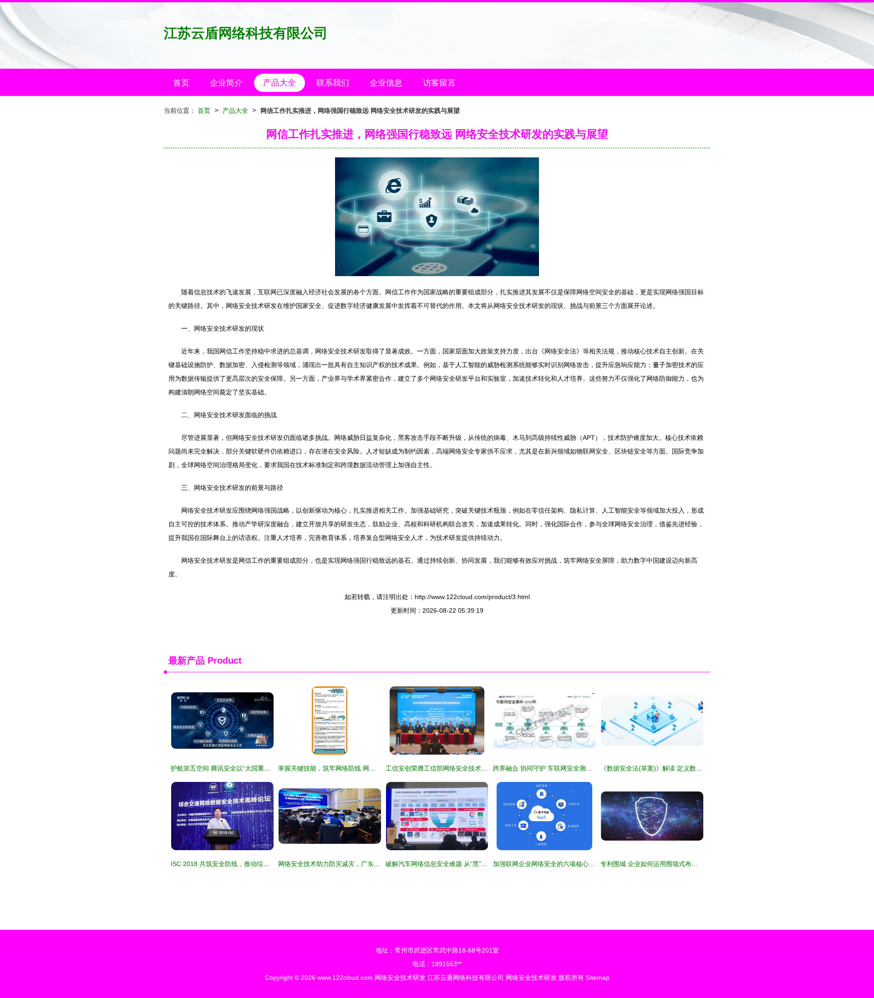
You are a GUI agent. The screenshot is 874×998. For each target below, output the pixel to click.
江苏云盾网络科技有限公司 (246, 32)
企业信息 (386, 82)
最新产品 (186, 660)
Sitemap (598, 977)
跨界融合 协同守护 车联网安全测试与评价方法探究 (565, 768)
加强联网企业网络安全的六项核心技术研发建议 (560, 863)
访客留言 (439, 82)
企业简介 (226, 82)
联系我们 (332, 82)
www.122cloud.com (345, 977)
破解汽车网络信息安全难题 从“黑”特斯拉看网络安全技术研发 (472, 863)
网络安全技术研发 (400, 977)
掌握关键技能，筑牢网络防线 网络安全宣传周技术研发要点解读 (368, 768)
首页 (181, 82)
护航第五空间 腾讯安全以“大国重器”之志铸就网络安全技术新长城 (263, 768)
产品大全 (279, 82)
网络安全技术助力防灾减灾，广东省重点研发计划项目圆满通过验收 (373, 863)
